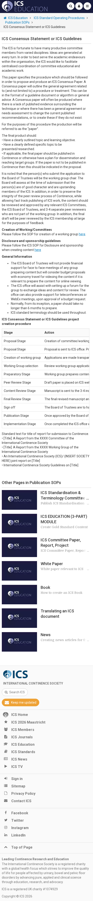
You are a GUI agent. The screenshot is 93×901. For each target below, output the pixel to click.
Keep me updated (23, 702)
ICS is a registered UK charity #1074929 (30, 889)
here (82, 234)
